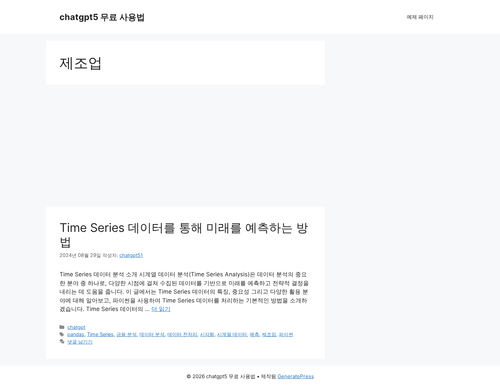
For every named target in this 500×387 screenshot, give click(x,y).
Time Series (100, 334)
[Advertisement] (185, 139)
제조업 (269, 334)
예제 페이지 (420, 17)
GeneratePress (296, 376)
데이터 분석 (152, 334)
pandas (75, 334)
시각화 (207, 334)
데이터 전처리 (182, 334)
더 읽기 (160, 309)
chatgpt (76, 327)
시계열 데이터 (232, 334)
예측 (254, 334)
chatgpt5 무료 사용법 (102, 17)
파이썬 (286, 334)
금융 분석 (126, 334)
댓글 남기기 (80, 342)
